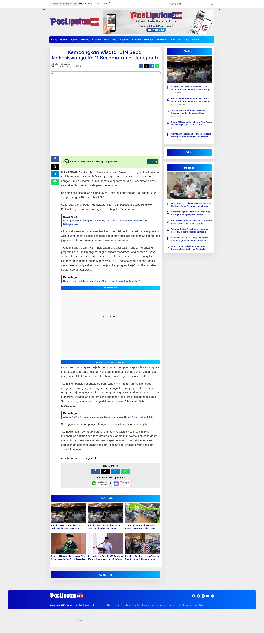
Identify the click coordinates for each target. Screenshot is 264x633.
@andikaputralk (86, 604)
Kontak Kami (157, 605)
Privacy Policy (173, 605)
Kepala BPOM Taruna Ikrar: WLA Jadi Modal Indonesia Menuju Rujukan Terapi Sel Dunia (67, 526)
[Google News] (121, 483)
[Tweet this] (146, 66)
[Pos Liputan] (74, 21)
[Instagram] (203, 596)
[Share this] (141, 66)
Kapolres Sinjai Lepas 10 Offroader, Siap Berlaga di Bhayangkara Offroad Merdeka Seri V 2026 (142, 557)
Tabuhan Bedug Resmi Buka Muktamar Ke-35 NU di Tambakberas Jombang (190, 230)
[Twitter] (198, 596)
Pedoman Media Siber (193, 605)
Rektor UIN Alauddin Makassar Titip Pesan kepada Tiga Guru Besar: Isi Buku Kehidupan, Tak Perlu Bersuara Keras (68, 557)
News (53, 68)
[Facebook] (194, 596)
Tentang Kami (140, 605)
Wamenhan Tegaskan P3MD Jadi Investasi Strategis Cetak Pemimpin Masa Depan (191, 135)
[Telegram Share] (151, 66)
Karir (117, 605)
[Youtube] (208, 596)
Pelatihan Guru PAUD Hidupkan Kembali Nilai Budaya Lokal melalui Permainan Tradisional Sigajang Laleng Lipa (190, 239)
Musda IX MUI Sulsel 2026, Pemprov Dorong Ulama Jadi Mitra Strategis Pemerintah (105, 557)
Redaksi (126, 605)
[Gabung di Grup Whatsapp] (100, 483)
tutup (44, 9)
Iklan (109, 605)
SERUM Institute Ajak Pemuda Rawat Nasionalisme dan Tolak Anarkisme (140, 526)
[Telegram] (213, 596)
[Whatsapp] (157, 66)
